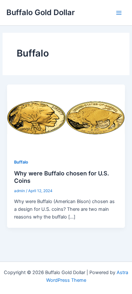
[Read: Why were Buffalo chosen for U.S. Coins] (66, 117)
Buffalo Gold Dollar (40, 12)
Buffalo (21, 162)
